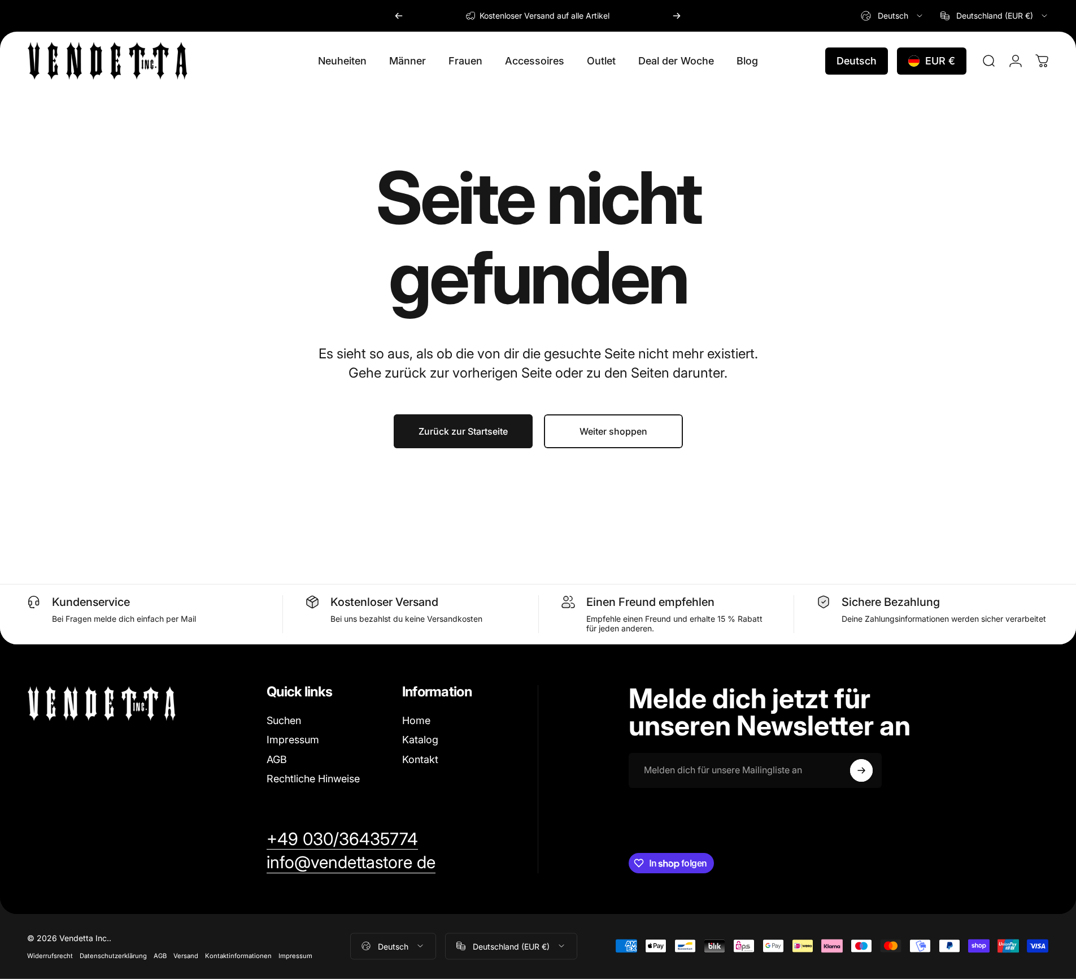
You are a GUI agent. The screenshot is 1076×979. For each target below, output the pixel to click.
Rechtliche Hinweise (313, 779)
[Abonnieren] (861, 770)
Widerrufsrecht (50, 955)
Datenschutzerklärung (113, 955)
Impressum (293, 740)
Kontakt (420, 759)
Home (416, 720)
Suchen (284, 720)
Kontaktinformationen (238, 955)
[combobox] (892, 16)
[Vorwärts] (676, 16)
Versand (185, 955)
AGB (277, 759)
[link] (342, 839)
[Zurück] (398, 16)
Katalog (420, 740)
